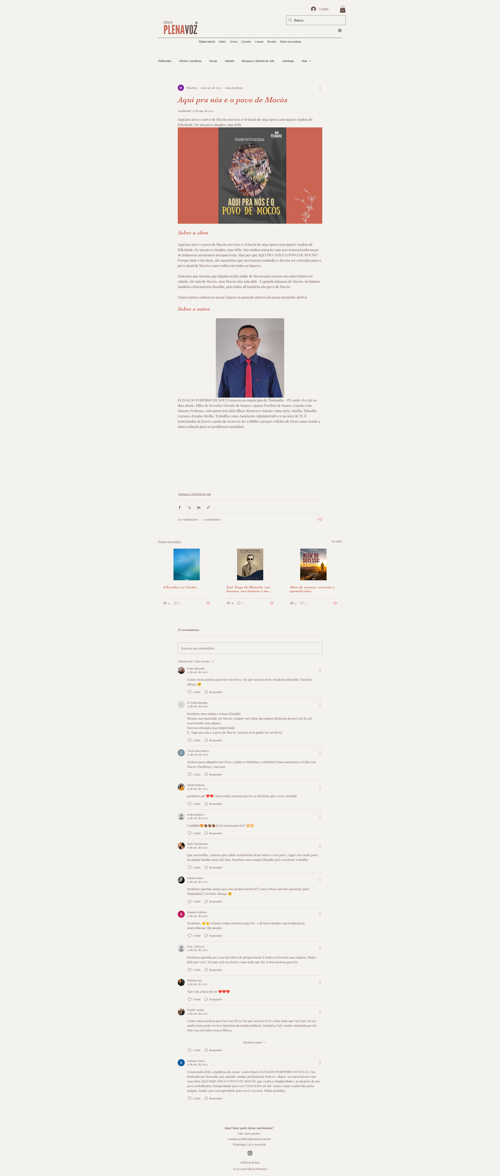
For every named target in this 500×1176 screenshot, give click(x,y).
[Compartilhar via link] (208, 507)
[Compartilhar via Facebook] (179, 507)
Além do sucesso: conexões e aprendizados (312, 589)
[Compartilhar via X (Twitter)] (189, 507)
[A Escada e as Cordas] (186, 564)
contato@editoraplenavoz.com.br (249, 1139)
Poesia (213, 61)
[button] (246, 42)
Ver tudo (336, 541)
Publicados (164, 61)
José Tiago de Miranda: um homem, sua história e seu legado (248, 589)
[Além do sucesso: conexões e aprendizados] (313, 564)
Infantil (229, 61)
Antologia (288, 61)
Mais (304, 61)
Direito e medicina (190, 61)
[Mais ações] (320, 87)
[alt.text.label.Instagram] (340, 30)
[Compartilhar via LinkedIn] (199, 507)
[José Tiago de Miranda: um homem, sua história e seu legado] (250, 564)
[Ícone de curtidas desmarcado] (189, 692)
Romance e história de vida (258, 61)
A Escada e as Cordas (180, 587)
